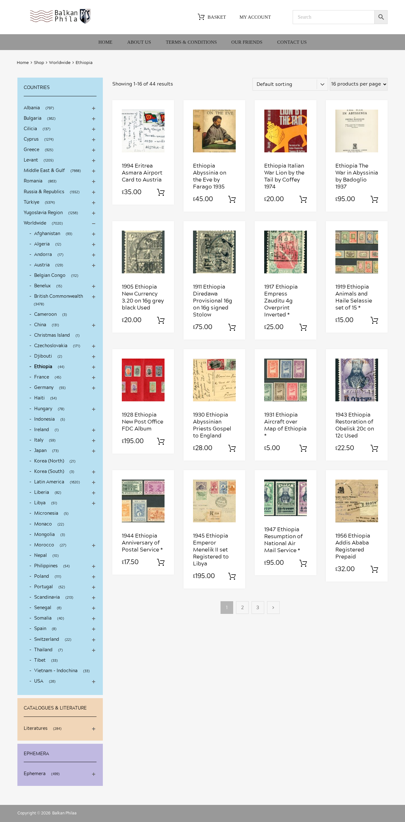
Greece (31, 150)
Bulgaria (32, 118)
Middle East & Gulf (44, 171)
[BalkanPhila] (60, 23)
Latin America (49, 482)
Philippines (46, 566)
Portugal (43, 587)
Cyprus (31, 139)
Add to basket (161, 192)
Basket (217, 17)
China (40, 325)
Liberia (41, 492)
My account (255, 17)
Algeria (42, 244)
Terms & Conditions (191, 42)
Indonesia (44, 419)
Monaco (43, 524)
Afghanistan (47, 234)
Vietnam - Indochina (56, 671)
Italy (38, 440)
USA (38, 681)
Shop (39, 63)
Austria (42, 265)
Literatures (35, 728)
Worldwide (60, 63)
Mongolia (44, 534)
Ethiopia (43, 367)
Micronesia (46, 513)
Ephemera (35, 774)
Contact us (292, 42)
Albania (32, 108)
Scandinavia (47, 597)
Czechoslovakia (50, 346)
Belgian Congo (49, 275)
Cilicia (30, 129)
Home (105, 42)
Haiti (39, 398)
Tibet (40, 660)
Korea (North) (49, 461)
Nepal (40, 555)
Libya (40, 503)
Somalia (43, 618)
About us (139, 42)
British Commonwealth (58, 296)
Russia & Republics (44, 192)
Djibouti (43, 356)
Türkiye (31, 202)
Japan (40, 451)
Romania (33, 181)
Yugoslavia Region (43, 213)
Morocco (44, 545)
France (41, 377)
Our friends (246, 42)
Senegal (42, 608)
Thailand (43, 650)
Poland (41, 576)
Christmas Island (52, 335)
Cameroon (45, 314)
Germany (43, 388)
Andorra (43, 254)
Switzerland (46, 639)
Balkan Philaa (64, 813)
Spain (40, 629)
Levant (31, 160)
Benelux (42, 286)
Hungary (43, 409)
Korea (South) (49, 471)
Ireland (41, 430)
